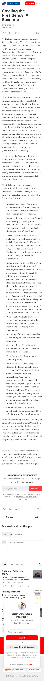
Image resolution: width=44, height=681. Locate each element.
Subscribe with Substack (23, 647)
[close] (37, 603)
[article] (22, 578)
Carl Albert (15, 82)
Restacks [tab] (18, 534)
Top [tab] (4, 564)
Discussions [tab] (20, 564)
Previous (9, 517)
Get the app (34, 670)
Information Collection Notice (26, 497)
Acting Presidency (9, 85)
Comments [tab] (7, 534)
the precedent (30, 52)
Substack (10, 676)
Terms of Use (33, 494)
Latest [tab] (11, 564)
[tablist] (12, 534)
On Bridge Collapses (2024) (12, 572)
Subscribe (30, 3)
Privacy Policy (30, 657)
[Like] (4, 33)
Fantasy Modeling (11, 592)
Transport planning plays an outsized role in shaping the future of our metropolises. (13, 596)
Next (36, 517)
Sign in (39, 3)
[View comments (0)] (10, 33)
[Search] (39, 564)
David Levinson (8, 25)
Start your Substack (15, 670)
